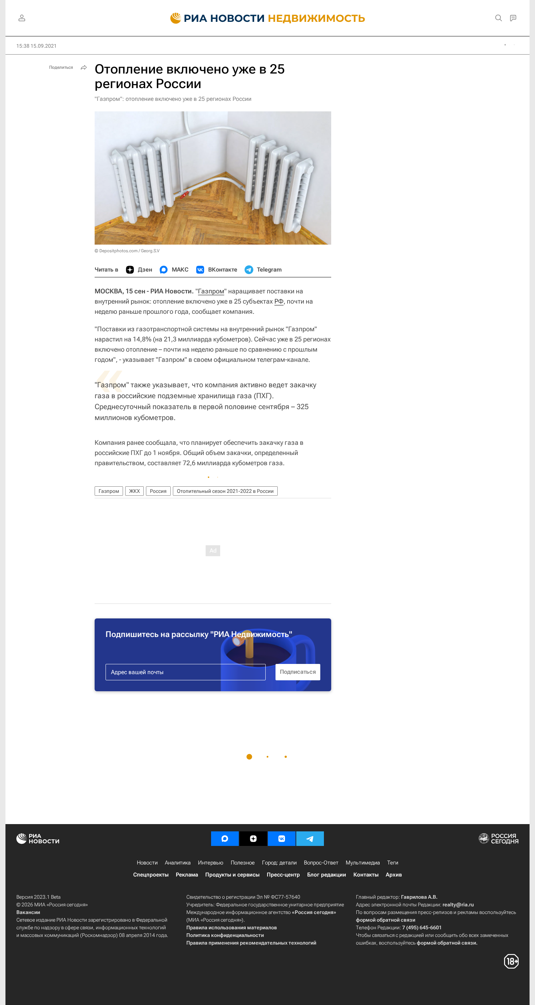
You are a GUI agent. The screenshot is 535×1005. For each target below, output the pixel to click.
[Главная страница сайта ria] (213, 18)
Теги (392, 862)
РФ (279, 301)
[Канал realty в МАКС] (225, 838)
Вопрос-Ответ (321, 862)
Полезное (243, 862)
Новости (147, 862)
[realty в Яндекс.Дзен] (253, 838)
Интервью (210, 862)
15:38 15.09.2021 (36, 46)
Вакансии (28, 912)
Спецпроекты (151, 874)
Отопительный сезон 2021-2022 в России (225, 491)
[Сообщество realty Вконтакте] (282, 838)
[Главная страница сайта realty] (267, 18)
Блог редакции (326, 874)
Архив (394, 874)
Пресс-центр (283, 874)
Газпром (211, 291)
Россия (158, 491)
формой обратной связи (385, 920)
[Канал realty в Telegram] (310, 838)
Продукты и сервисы (232, 874)
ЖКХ (134, 491)
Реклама (187, 874)
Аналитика (178, 862)
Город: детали (279, 862)
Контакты (366, 874)
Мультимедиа (363, 862)
